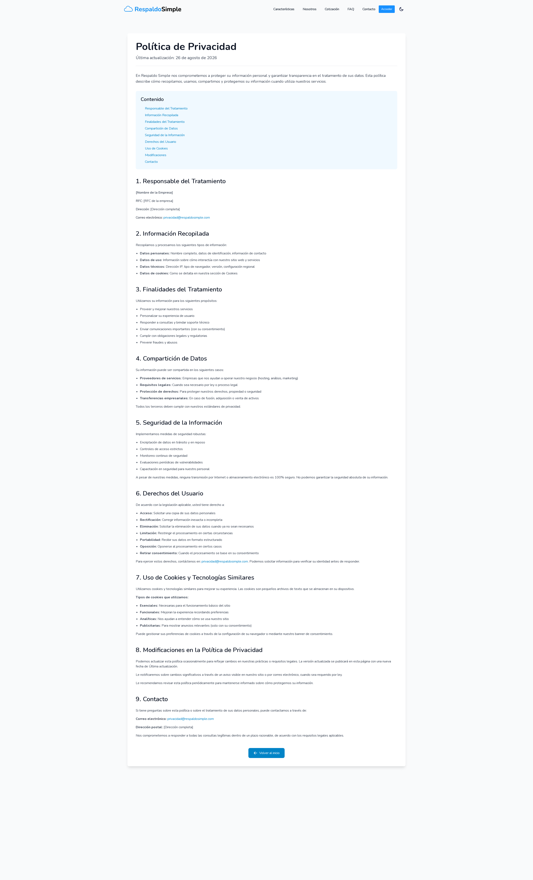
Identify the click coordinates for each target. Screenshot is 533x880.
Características (283, 9)
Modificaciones (155, 155)
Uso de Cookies (156, 148)
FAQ (350, 9)
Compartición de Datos (161, 128)
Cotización (332, 9)
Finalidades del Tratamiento (165, 121)
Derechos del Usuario (160, 141)
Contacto (368, 9)
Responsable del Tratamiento (166, 108)
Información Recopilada (161, 115)
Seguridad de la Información (165, 135)
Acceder (386, 9)
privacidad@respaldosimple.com (186, 217)
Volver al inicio (269, 753)
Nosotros (309, 9)
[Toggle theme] (402, 9)
